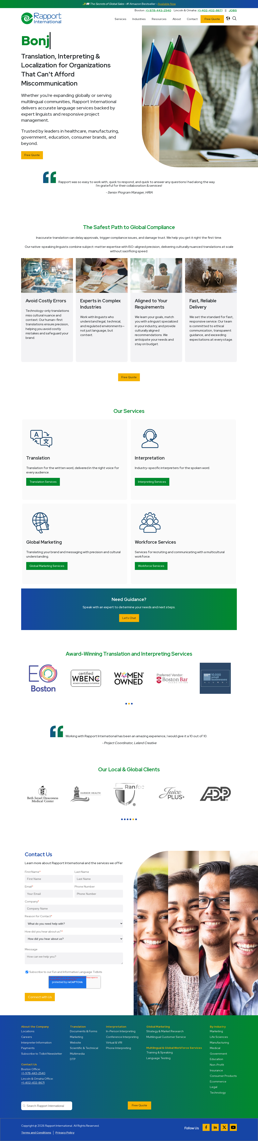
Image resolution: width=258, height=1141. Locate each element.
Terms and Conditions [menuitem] (36, 1132)
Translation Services (43, 482)
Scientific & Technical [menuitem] (84, 1048)
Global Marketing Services (46, 566)
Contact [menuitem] (192, 19)
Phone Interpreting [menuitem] (118, 1048)
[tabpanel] (215, 678)
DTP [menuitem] (73, 1059)
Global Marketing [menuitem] (158, 1026)
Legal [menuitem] (213, 1087)
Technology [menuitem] (218, 1092)
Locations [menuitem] (27, 1031)
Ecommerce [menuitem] (218, 1081)
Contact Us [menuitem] (29, 1064)
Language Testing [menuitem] (158, 1058)
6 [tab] (136, 819)
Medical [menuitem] (215, 1048)
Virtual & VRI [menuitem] (114, 1042)
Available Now (167, 4)
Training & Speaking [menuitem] (159, 1052)
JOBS (233, 10)
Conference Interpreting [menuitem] (122, 1037)
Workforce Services (151, 566)
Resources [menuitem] (159, 19)
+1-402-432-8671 (210, 10)
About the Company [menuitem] (35, 1026)
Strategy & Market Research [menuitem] (165, 1031)
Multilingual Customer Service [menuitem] (166, 1037)
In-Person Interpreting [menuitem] (120, 1031)
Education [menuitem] (216, 1059)
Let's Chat (129, 618)
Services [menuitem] (120, 19)
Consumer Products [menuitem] (223, 1076)
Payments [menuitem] (28, 1048)
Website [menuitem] (75, 1042)
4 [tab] (130, 819)
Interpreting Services (152, 482)
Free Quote (212, 19)
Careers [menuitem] (26, 1037)
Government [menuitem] (218, 1053)
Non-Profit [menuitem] (217, 1065)
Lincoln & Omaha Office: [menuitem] (37, 1080)
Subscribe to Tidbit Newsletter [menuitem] (41, 1053)
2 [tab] (129, 703)
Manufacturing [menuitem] (219, 1042)
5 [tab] (133, 819)
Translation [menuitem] (78, 1026)
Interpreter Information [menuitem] (36, 1042)
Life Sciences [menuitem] (219, 1037)
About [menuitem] (177, 19)
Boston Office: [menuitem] (33, 1071)
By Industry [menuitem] (218, 1026)
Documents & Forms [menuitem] (83, 1031)
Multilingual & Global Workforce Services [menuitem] (174, 1048)
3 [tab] (132, 703)
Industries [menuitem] (139, 19)
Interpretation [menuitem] (116, 1026)
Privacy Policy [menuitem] (64, 1132)
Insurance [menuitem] (216, 1070)
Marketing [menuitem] (76, 1037)
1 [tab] (126, 703)
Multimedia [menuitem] (77, 1053)
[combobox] (46, 1105)
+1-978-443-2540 (158, 10)
